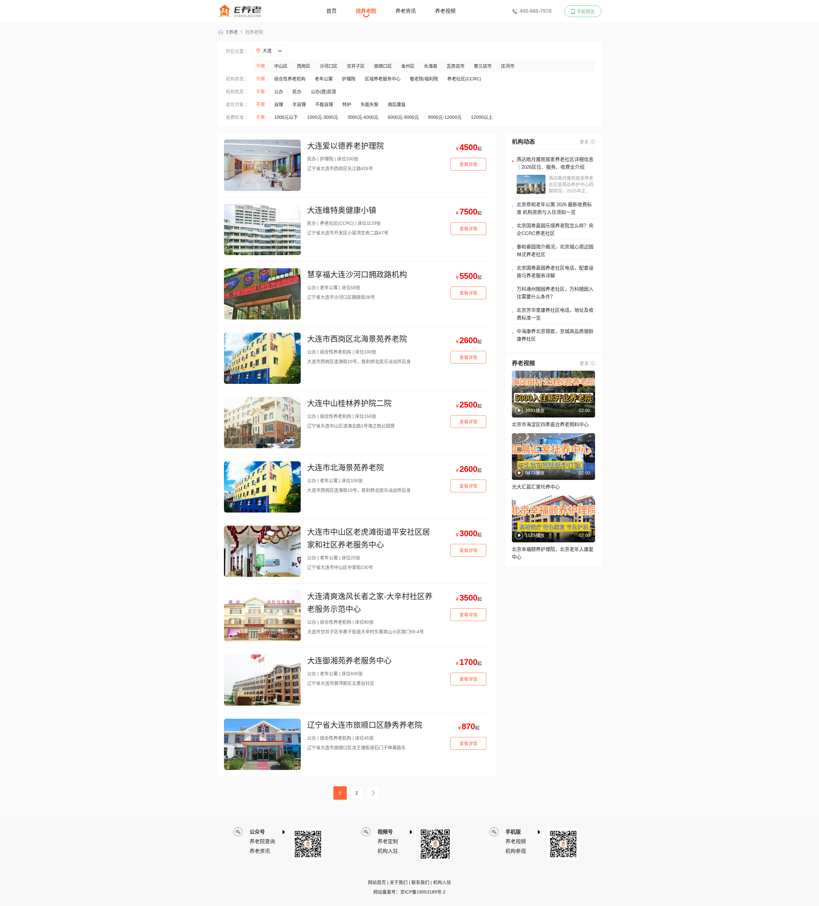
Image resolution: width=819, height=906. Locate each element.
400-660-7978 (536, 11)
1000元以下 (286, 117)
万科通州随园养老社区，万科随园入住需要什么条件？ (555, 292)
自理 (278, 104)
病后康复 (397, 104)
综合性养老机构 (290, 78)
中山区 (281, 66)
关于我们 (399, 882)
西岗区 (303, 66)
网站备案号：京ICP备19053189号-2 (409, 891)
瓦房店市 (456, 66)
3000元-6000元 (362, 117)
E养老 (232, 32)
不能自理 (324, 104)
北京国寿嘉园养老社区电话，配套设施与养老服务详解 (555, 271)
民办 (296, 91)
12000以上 (482, 117)
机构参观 (515, 851)
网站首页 (377, 882)
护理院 (348, 78)
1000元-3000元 (322, 117)
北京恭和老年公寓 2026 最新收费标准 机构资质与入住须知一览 (554, 208)
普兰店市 (483, 66)
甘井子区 (356, 66)
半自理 (299, 104)
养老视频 (445, 11)
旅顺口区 (383, 66)
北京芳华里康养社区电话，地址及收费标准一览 (555, 313)
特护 (346, 104)
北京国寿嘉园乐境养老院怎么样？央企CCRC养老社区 (555, 229)
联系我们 (420, 882)
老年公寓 (324, 78)
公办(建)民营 (323, 91)
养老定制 (388, 841)
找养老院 (366, 11)
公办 (278, 91)
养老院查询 (262, 841)
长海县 (430, 66)
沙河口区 (329, 66)
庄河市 (507, 66)
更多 (584, 141)
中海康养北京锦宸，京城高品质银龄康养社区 (555, 335)
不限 (260, 66)
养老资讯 (405, 11)
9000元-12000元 (445, 117)
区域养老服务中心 (383, 78)
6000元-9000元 (403, 117)
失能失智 (369, 104)
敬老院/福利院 (424, 78)
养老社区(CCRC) (464, 78)
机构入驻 (388, 851)
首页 (331, 11)
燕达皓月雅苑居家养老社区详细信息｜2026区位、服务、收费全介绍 (555, 163)
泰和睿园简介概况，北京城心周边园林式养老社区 (555, 250)
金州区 (408, 66)
